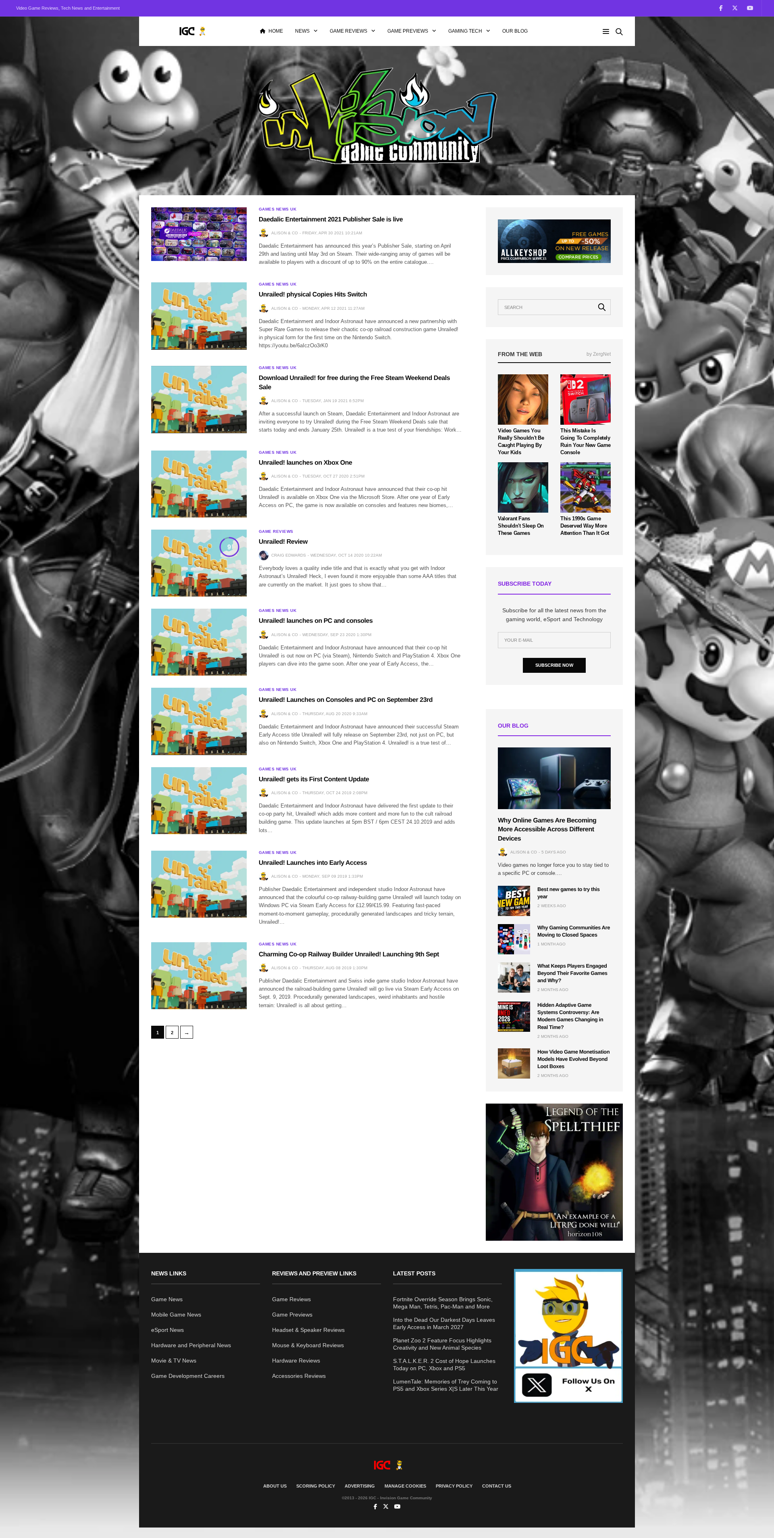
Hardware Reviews (296, 1360)
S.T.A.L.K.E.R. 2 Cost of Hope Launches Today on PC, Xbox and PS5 (444, 1364)
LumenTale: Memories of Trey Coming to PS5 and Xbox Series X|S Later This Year (445, 1385)
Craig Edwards (288, 555)
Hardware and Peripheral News (191, 1345)
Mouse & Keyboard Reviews (308, 1345)
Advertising (360, 1486)
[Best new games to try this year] (514, 901)
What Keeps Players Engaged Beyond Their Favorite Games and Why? (572, 973)
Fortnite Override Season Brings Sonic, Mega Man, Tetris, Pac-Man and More (443, 1303)
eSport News (167, 1330)
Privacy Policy (454, 1486)
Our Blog (515, 31)
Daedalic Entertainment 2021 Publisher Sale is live (331, 219)
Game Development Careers (188, 1376)
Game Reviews (348, 31)
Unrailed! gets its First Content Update (314, 779)
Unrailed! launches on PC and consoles (316, 621)
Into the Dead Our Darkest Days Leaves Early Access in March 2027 (444, 1323)
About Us (275, 1486)
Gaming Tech (465, 31)
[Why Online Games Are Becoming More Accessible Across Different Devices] (554, 778)
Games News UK (278, 209)
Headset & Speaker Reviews (308, 1330)
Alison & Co (284, 233)
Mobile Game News (176, 1314)
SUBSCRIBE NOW (554, 665)
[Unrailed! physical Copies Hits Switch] (199, 315)
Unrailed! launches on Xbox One (305, 462)
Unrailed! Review (283, 541)
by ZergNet (599, 354)
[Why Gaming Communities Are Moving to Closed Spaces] (514, 939)
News (302, 31)
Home (275, 31)
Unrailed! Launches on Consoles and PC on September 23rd (346, 700)
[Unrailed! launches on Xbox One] (199, 484)
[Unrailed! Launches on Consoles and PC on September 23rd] (199, 721)
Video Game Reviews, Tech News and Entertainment (68, 8)
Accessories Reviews (299, 1376)
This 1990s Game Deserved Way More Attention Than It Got (584, 525)
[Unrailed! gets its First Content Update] (199, 800)
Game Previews (407, 31)
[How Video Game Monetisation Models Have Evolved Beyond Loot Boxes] (514, 1063)
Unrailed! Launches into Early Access (313, 863)
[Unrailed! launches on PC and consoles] (199, 642)
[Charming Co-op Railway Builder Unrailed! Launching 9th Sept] (199, 975)
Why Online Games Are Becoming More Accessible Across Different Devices (547, 829)
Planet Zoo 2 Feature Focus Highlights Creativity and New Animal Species (442, 1344)
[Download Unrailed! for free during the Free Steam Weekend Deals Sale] (199, 399)
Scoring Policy (315, 1486)
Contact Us (496, 1486)
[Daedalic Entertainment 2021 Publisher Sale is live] (199, 234)
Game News (167, 1299)
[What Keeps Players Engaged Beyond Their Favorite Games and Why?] (514, 977)
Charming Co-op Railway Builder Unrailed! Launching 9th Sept (349, 954)
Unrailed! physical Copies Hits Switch (313, 294)
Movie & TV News (173, 1360)
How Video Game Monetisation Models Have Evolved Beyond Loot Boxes (573, 1059)
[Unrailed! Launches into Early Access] (199, 884)
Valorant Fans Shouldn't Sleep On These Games (521, 525)
